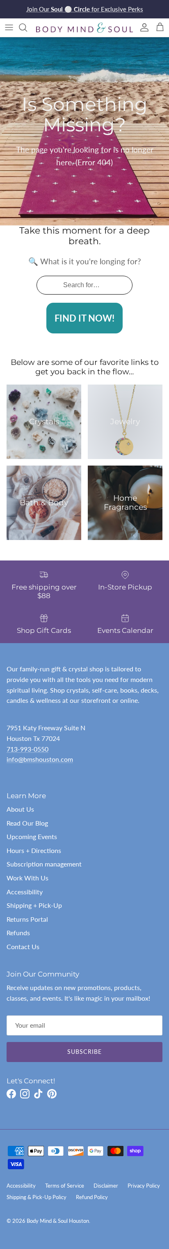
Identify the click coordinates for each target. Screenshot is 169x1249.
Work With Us (27, 878)
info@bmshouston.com (40, 759)
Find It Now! (84, 318)
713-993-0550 (27, 749)
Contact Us (23, 946)
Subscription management (44, 864)
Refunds (18, 932)
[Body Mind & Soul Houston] (84, 28)
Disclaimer (106, 1185)
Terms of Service (64, 1185)
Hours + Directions (34, 850)
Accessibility (25, 892)
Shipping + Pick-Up (34, 905)
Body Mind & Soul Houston (58, 1220)
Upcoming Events (32, 836)
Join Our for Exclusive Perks (84, 9)
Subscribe (84, 1051)
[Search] (27, 27)
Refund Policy (92, 1197)
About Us (20, 809)
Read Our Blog (27, 823)
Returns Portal (27, 919)
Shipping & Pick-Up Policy (36, 1197)
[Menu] (9, 27)
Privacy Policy (144, 1185)
